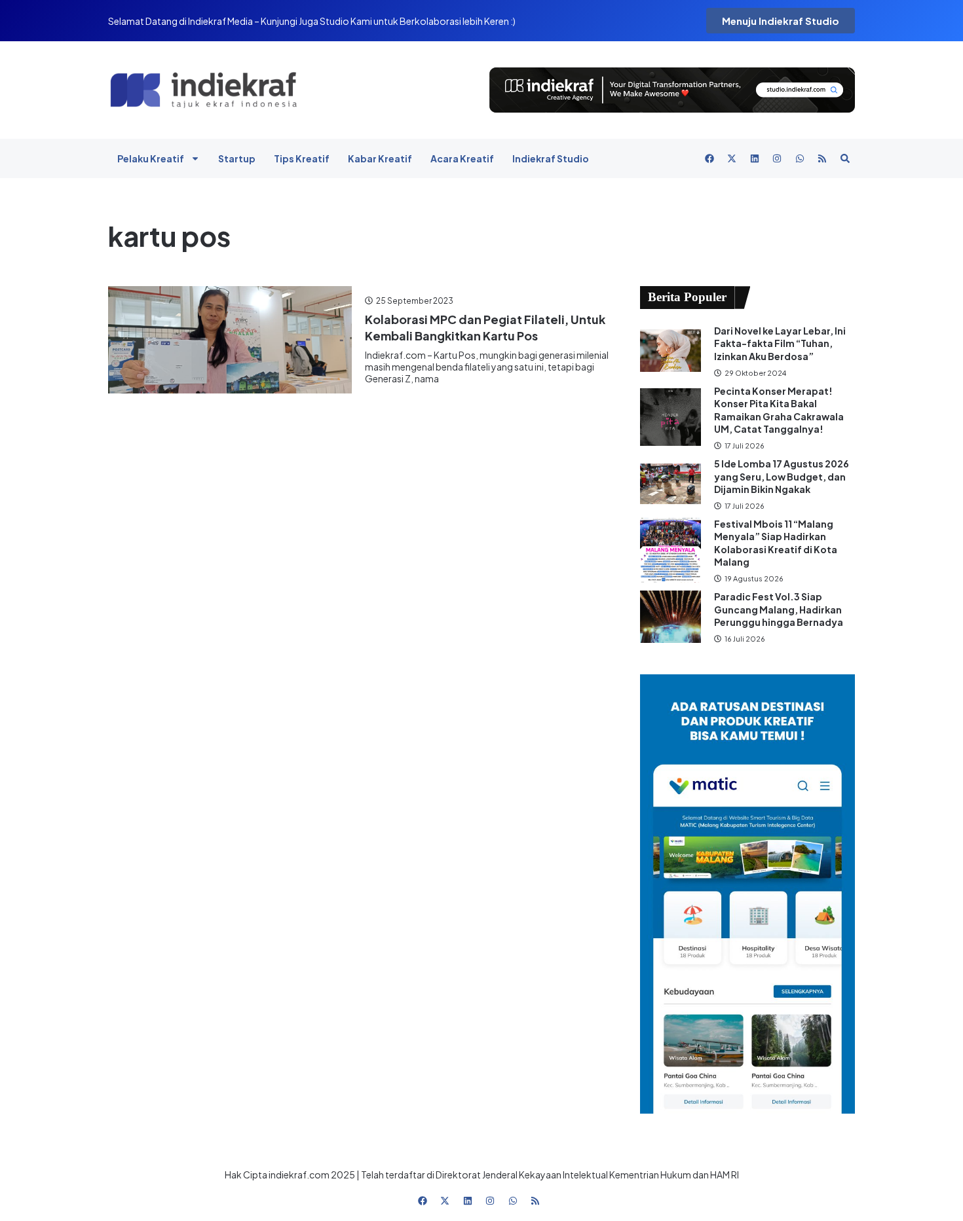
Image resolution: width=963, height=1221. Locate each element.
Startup (236, 158)
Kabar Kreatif (380, 158)
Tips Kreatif (302, 158)
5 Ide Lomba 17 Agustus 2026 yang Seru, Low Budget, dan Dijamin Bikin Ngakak (781, 476)
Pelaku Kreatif (150, 158)
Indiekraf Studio (550, 158)
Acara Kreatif (462, 158)
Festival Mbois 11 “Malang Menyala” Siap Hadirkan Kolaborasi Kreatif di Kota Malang (775, 543)
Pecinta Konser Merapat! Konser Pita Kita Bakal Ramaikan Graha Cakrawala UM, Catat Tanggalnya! (779, 410)
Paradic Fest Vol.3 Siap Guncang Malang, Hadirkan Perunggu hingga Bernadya (779, 609)
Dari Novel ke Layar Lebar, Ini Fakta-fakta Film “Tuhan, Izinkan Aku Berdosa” (780, 343)
